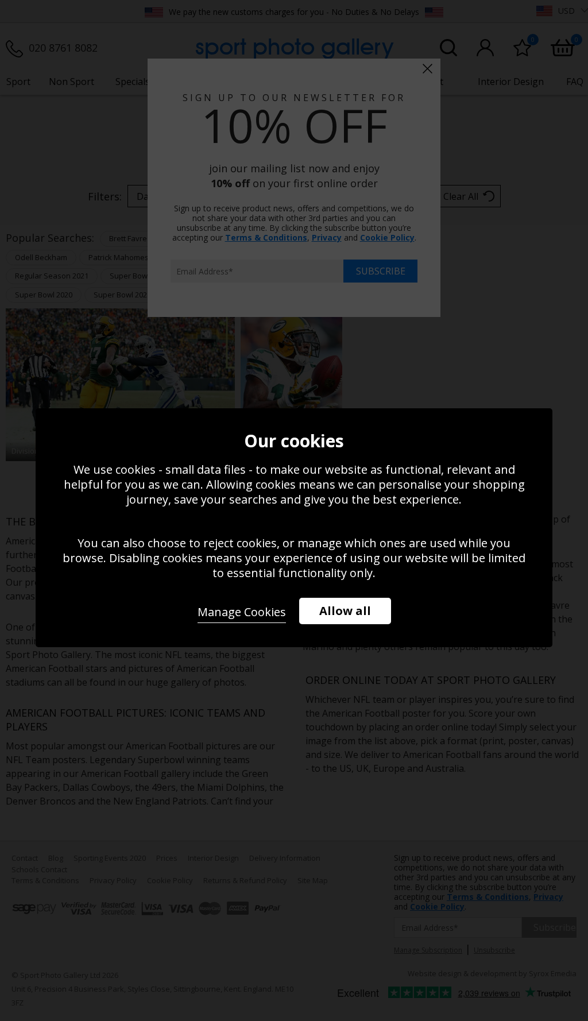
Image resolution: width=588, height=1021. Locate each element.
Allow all (345, 610)
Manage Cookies (242, 612)
